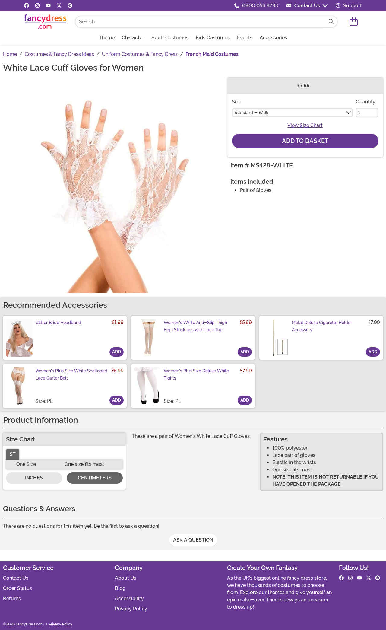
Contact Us (307, 5)
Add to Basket (305, 141)
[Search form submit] (331, 21)
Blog (120, 588)
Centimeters (95, 478)
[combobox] (200, 21)
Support (352, 5)
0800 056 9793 (260, 5)
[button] (353, 21)
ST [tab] (13, 454)
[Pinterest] (70, 5)
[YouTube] (48, 5)
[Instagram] (37, 5)
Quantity (365, 102)
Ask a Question (193, 540)
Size (236, 102)
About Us (125, 578)
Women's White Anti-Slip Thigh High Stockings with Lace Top (195, 326)
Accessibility (129, 598)
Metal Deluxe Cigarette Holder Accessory (322, 326)
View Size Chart (305, 125)
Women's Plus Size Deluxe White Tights (196, 374)
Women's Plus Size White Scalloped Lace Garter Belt (71, 374)
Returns (12, 598)
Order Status (17, 588)
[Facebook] (26, 5)
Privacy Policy (131, 609)
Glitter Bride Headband (58, 322)
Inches (34, 478)
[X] (59, 5)
